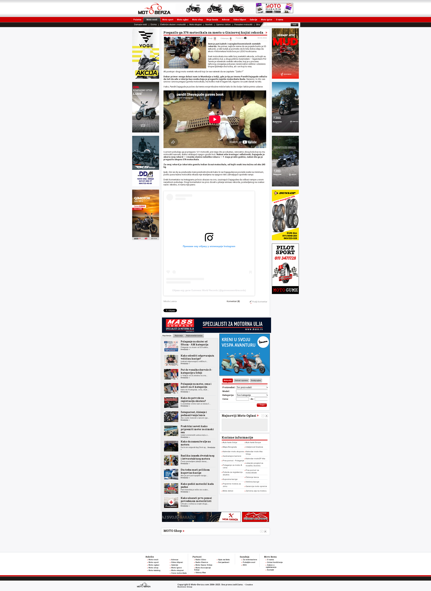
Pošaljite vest (249, 562)
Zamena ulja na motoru (256, 491)
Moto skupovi (195, 24)
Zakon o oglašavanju (271, 566)
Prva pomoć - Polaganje (233, 461)
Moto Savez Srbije (203, 565)
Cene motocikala (179, 573)
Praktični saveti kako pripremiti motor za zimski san (197, 429)
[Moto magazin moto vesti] (215, 12)
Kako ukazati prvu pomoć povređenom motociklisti (196, 499)
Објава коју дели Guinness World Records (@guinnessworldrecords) (209, 290)
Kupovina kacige (230, 479)
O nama (279, 19)
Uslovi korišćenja (275, 562)
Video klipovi (239, 19)
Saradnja (244, 556)
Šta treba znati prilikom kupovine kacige (195, 471)
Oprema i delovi (223, 24)
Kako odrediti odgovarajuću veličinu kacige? (197, 357)
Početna (137, 19)
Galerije (253, 19)
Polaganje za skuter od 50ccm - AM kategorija (194, 343)
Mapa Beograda (230, 447)
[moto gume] (285, 239)
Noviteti (208, 24)
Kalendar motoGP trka (255, 459)
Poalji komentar (259, 301)
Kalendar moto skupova (233, 451)
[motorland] (145, 239)
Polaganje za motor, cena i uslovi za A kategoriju (196, 385)
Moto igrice (266, 19)
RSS (245, 565)
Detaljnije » (185, 349)
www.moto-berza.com (144, 585)
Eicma (154, 24)
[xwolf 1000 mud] (145, 78)
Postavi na (240, 38)
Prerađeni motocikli (243, 24)
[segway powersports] (285, 78)
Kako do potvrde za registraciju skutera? (193, 399)
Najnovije (178, 336)
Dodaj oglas (256, 380)
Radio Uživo (200, 560)
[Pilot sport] (285, 293)
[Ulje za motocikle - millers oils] (216, 332)
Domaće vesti (140, 24)
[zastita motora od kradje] (244, 375)
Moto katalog (154, 570)
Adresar (226, 19)
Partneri (197, 556)
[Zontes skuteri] (285, 131)
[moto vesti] (274, 12)
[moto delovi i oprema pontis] (145, 185)
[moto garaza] (201, 521)
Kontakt (270, 570)
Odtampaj (224, 38)
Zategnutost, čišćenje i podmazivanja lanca (194, 413)
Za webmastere (250, 560)
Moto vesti (151, 19)
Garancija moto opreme (256, 486)
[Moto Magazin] (154, 8)
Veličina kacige (252, 482)
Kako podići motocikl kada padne (197, 485)
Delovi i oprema (241, 380)
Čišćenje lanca (252, 477)
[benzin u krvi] (255, 521)
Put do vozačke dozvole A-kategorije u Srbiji (196, 371)
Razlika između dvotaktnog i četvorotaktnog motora (197, 457)
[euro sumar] (145, 131)
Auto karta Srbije (230, 442)
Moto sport (167, 19)
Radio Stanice (201, 562)
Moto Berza (270, 556)
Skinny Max (200, 573)
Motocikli (228, 380)
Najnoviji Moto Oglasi (239, 415)
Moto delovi (228, 491)
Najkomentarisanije (194, 336)
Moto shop (197, 19)
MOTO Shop (172, 531)
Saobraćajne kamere (232, 456)
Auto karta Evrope (253, 442)
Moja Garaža (212, 19)
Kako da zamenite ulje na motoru (196, 443)
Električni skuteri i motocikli (173, 24)
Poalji (210, 38)
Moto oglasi (182, 19)
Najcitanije (167, 336)
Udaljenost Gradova (254, 447)
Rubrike (149, 556)
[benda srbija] (285, 185)
